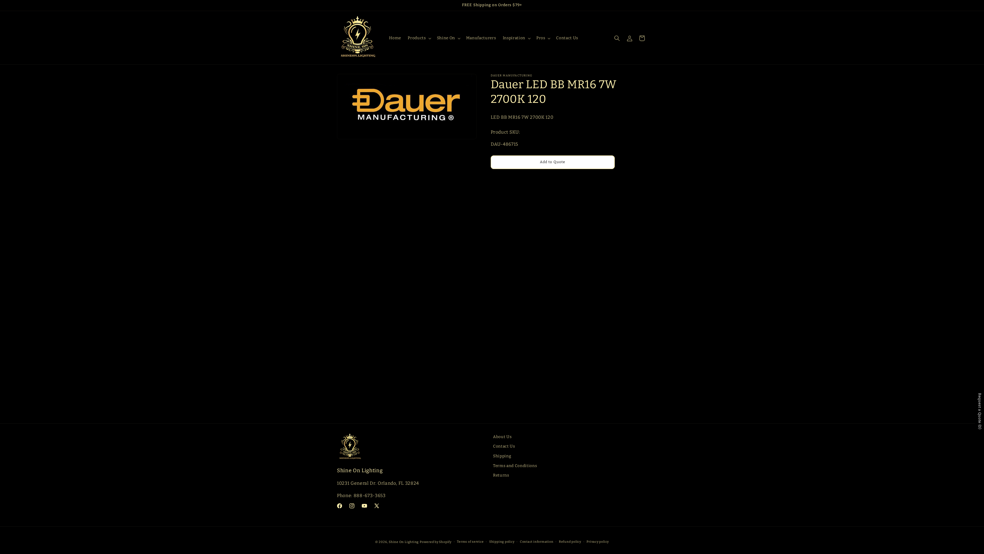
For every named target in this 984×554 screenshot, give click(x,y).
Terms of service (470, 541)
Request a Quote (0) (980, 411)
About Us (502, 436)
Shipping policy (502, 541)
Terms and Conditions (515, 465)
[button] (418, 38)
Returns (501, 475)
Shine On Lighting (404, 542)
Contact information (537, 541)
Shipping (502, 456)
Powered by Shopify (436, 542)
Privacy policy (598, 541)
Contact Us (504, 446)
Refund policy (570, 541)
